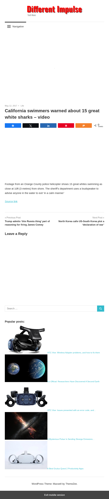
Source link (11, 201)
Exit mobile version (54, 494)
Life (22, 106)
